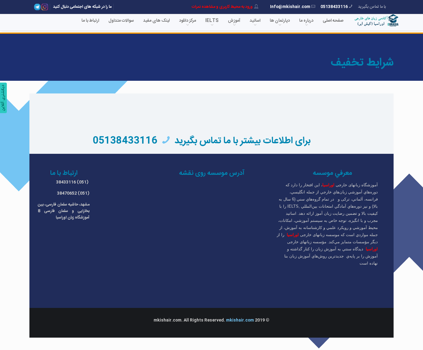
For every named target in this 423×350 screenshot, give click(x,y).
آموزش (234, 20)
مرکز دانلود (187, 20)
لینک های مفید (156, 20)
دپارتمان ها (280, 20)
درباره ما (306, 20)
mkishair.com (240, 320)
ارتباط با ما (90, 20)
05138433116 (334, 6)
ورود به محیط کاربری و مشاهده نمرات (222, 6)
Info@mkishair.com (290, 6)
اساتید (255, 20)
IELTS (212, 20)
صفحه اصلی (333, 20)
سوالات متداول (121, 20)
